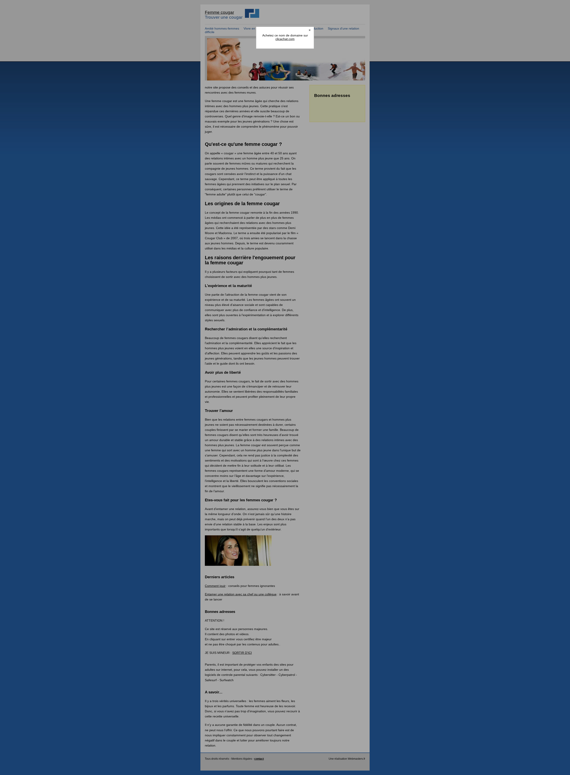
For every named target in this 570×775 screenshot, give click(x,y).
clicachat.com (285, 39)
